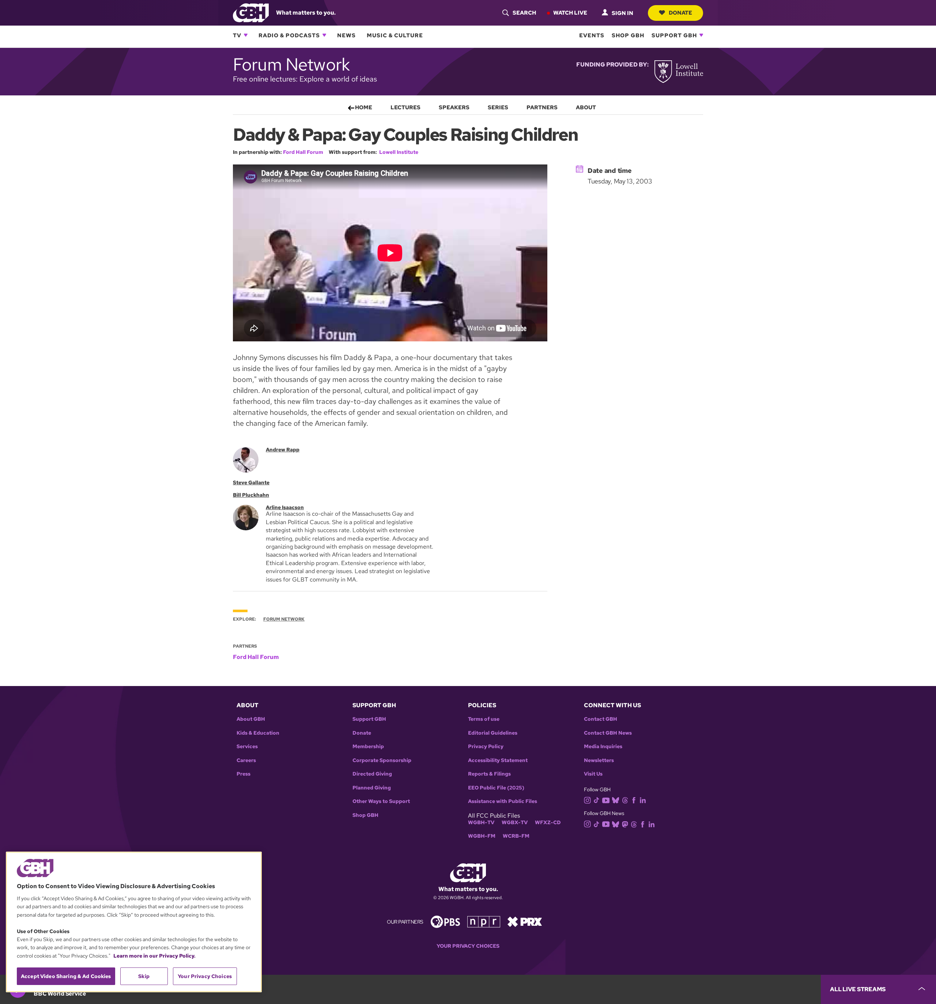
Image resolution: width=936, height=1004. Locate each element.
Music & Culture (395, 35)
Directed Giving (372, 774)
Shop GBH (628, 35)
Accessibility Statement (498, 760)
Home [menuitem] (363, 107)
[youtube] (605, 799)
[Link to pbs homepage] (445, 921)
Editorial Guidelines (492, 733)
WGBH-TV (481, 822)
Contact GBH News (608, 733)
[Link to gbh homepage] (251, 12)
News (346, 35)
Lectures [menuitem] (405, 107)
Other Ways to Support (381, 801)
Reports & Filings (489, 774)
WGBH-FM (481, 836)
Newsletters (599, 760)
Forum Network (284, 619)
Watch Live (570, 12)
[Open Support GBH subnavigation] (701, 35)
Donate (680, 12)
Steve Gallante (251, 482)
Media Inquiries (603, 746)
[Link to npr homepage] (483, 921)
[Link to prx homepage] (524, 921)
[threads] (625, 800)
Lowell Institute (398, 152)
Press (243, 774)
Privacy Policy (485, 746)
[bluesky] (615, 800)
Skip (144, 976)
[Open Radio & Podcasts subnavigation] (324, 35)
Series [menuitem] (498, 107)
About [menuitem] (586, 107)
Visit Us (593, 774)
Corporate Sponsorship (381, 760)
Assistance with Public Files (502, 801)
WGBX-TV (515, 822)
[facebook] (634, 800)
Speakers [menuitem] (454, 107)
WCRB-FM (516, 836)
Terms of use (483, 719)
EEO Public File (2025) (496, 788)
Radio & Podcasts (289, 35)
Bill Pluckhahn (251, 495)
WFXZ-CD (548, 822)
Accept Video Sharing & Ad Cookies (66, 976)
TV (237, 35)
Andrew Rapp (282, 449)
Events (591, 35)
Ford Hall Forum (303, 152)
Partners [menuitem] (542, 107)
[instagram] (587, 799)
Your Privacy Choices (468, 946)
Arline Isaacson (285, 507)
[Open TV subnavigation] (246, 35)
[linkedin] (642, 800)
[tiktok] (596, 800)
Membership (368, 746)
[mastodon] (625, 823)
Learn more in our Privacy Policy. (154, 955)
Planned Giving (371, 788)
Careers (246, 760)
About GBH (251, 719)
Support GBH (674, 35)
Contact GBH (600, 719)
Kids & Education (258, 733)
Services (247, 746)
